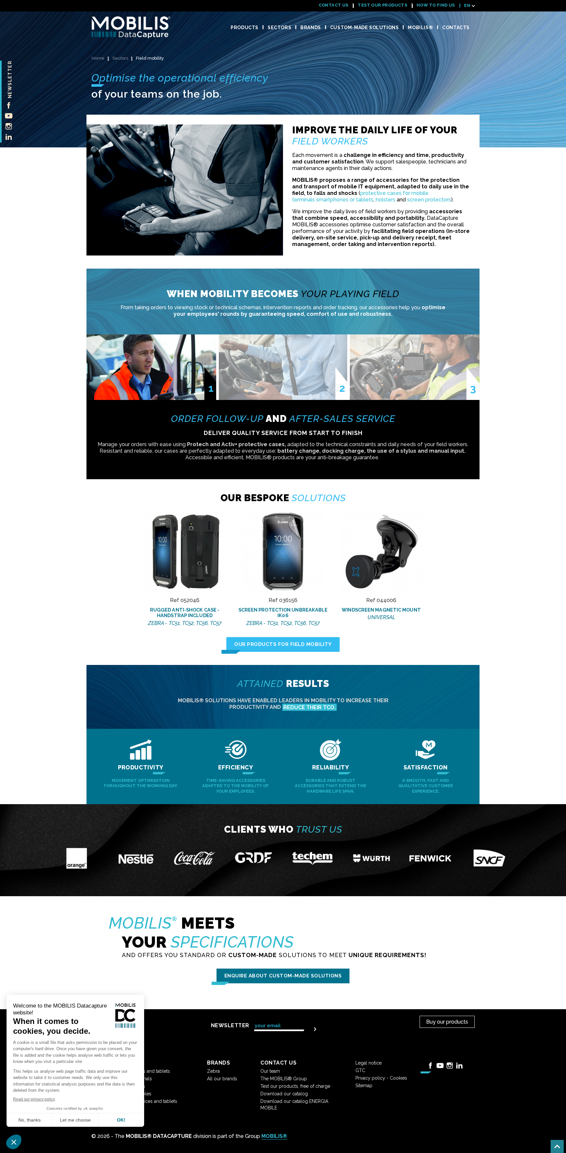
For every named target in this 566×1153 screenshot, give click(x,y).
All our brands (222, 1078)
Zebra (213, 1071)
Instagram (6, 126)
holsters (385, 200)
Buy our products (447, 1022)
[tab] (151, 367)
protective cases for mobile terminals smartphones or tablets (360, 196)
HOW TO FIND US (436, 5)
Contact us (185, 539)
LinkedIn (6, 136)
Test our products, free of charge (295, 1086)
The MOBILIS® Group (283, 1078)
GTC (360, 1070)
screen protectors (429, 200)
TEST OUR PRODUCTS (382, 5)
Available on (185, 554)
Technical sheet (185, 523)
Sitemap (363, 1085)
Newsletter (9, 79)
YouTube (6, 115)
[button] (283, 644)
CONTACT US (334, 5)
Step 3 (473, 392)
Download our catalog (284, 1093)
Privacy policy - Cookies (381, 1078)
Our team (270, 1071)
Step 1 (210, 392)
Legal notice (368, 1063)
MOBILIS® (274, 1136)
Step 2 (342, 392)
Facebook (6, 105)
